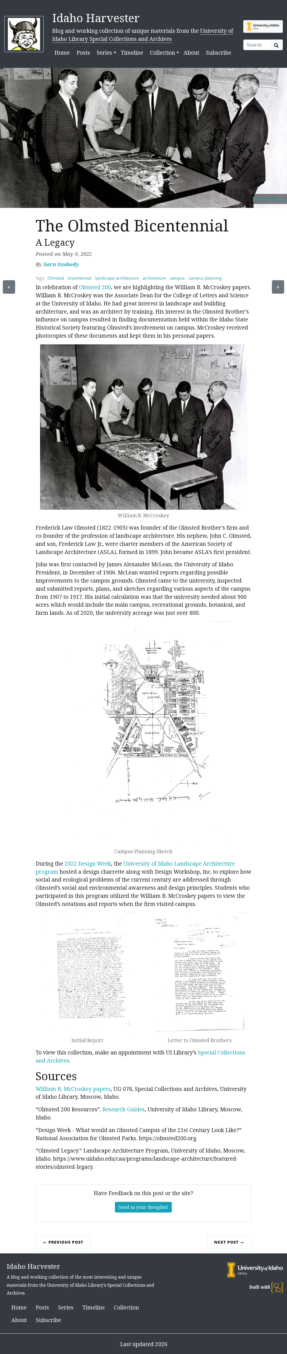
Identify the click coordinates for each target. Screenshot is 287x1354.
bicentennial (79, 278)
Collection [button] (162, 52)
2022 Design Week (87, 863)
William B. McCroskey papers (73, 1089)
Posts (83, 52)
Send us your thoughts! (143, 1207)
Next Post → (229, 1242)
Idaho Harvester (96, 17)
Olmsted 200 (95, 287)
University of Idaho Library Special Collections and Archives (142, 35)
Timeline (132, 52)
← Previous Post (63, 1242)
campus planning (205, 278)
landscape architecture (117, 278)
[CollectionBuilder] (277, 1287)
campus (177, 278)
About (191, 52)
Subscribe (218, 52)
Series (65, 1307)
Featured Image (269, 199)
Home (62, 52)
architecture (154, 278)
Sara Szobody (61, 264)
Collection (126, 1307)
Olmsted (55, 278)
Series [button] (104, 52)
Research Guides (123, 1109)
